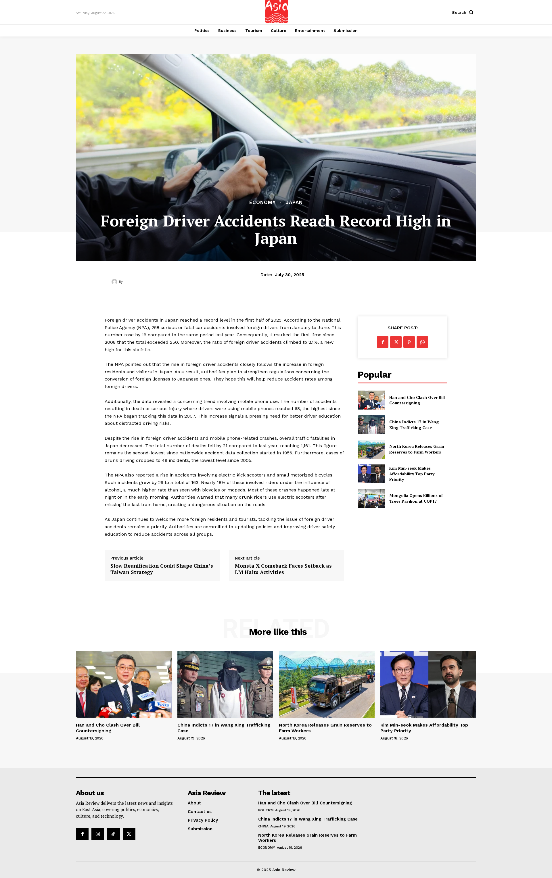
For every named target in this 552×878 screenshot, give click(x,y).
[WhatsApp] (422, 342)
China (263, 826)
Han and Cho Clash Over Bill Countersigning (417, 400)
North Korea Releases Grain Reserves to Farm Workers (416, 449)
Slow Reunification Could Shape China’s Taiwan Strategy (161, 569)
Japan (294, 202)
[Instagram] (97, 834)
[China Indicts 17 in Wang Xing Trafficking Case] (371, 424)
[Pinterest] (409, 342)
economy (262, 202)
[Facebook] (382, 342)
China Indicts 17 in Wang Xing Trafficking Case (414, 424)
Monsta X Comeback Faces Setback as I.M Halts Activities (283, 569)
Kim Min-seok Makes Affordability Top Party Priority (411, 473)
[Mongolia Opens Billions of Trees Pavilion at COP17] (371, 498)
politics (265, 810)
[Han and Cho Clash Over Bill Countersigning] (371, 400)
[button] (464, 12)
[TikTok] (113, 834)
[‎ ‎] (115, 282)
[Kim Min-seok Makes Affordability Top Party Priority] (371, 473)
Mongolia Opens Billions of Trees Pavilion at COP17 (416, 498)
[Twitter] (396, 342)
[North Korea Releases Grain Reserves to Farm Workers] (371, 449)
